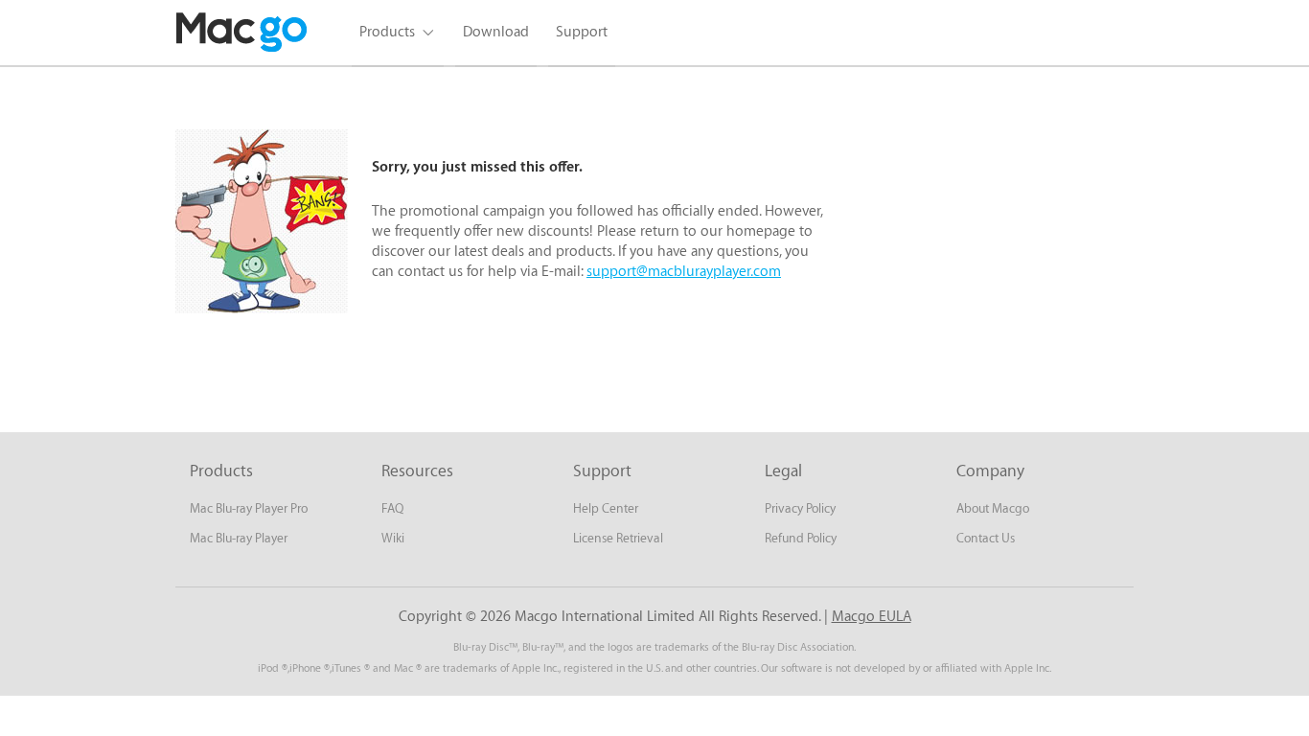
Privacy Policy (800, 508)
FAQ (392, 508)
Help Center (605, 508)
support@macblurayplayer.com (683, 272)
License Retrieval (618, 538)
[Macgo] (242, 32)
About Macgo (992, 508)
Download (496, 32)
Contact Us (985, 538)
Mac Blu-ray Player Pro (249, 508)
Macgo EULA (871, 617)
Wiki (392, 538)
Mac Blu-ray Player (238, 538)
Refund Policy (801, 538)
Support (582, 32)
